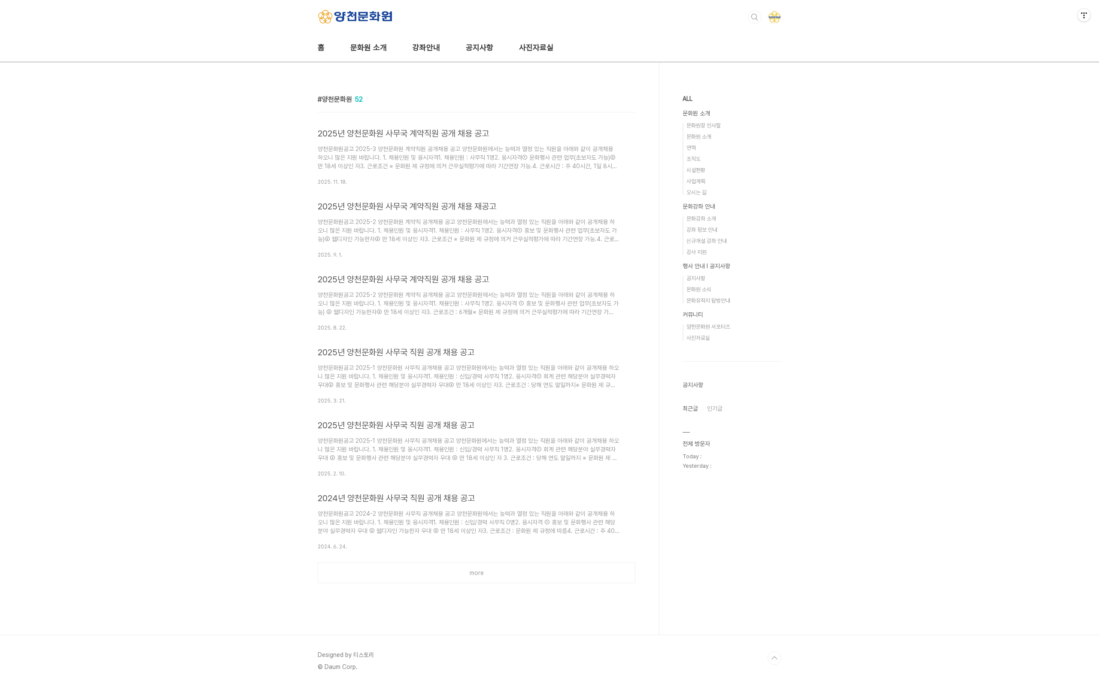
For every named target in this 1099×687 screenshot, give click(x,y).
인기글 (715, 408)
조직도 (693, 159)
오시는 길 (696, 192)
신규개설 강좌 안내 (706, 241)
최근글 (690, 408)
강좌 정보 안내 (701, 230)
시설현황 (695, 170)
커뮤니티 (693, 314)
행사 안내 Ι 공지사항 (706, 266)
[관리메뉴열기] (1084, 15)
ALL (687, 98)
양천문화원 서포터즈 (708, 327)
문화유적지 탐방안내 (708, 300)
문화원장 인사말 (703, 125)
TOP (774, 658)
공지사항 (479, 47)
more (477, 572)
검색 (754, 17)
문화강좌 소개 (701, 218)
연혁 (691, 148)
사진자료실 (536, 47)
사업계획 (695, 181)
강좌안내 (426, 47)
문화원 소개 (368, 47)
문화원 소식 (698, 289)
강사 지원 (696, 252)
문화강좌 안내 (699, 206)
